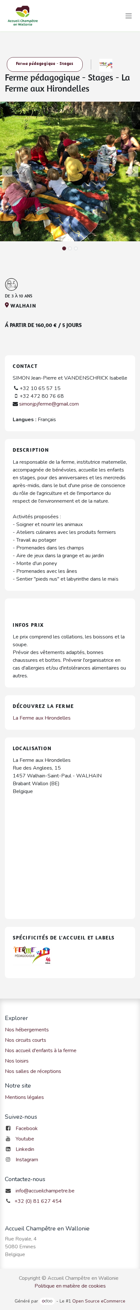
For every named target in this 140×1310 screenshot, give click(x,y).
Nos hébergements (27, 1029)
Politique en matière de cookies (70, 1286)
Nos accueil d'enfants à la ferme (41, 1050)
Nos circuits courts (25, 1040)
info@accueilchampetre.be (45, 1190)
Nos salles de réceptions (33, 1071)
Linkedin (25, 1149)
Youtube (25, 1138)
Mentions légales (24, 1097)
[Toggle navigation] (128, 15)
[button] (7, 171)
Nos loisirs (17, 1060)
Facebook (27, 1128)
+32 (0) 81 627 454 (38, 1201)
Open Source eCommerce (98, 1301)
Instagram (27, 1159)
